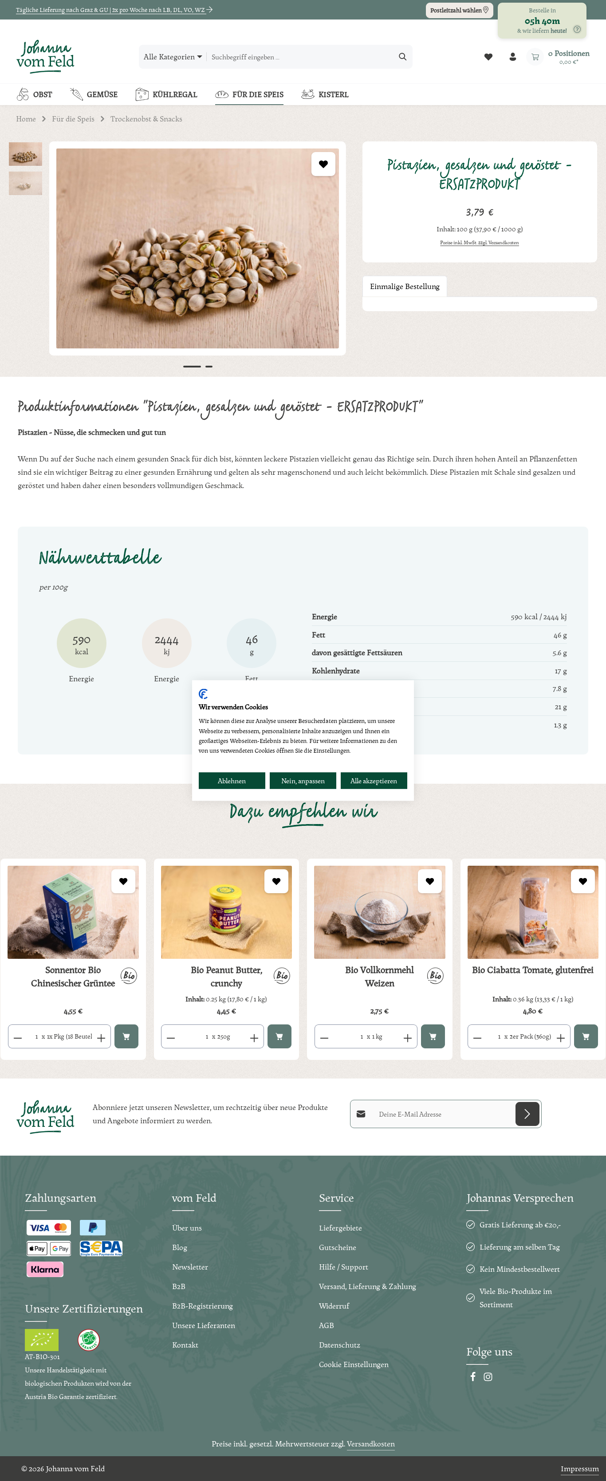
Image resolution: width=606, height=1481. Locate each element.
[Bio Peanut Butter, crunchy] (226, 912)
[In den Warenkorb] (126, 1036)
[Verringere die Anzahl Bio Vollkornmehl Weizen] (324, 1036)
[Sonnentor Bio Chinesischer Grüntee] (73, 912)
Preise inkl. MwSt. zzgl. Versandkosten (479, 242)
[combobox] (300, 57)
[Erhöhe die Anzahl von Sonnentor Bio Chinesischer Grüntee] (101, 1036)
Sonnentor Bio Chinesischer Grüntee (73, 976)
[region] (177, 259)
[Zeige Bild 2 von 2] (208, 366)
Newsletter (190, 1267)
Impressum (580, 1468)
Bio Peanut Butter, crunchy (226, 976)
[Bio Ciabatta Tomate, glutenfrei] (533, 912)
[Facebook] (474, 1379)
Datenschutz (339, 1345)
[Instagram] (488, 1379)
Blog (179, 1247)
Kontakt (185, 1345)
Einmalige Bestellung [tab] (405, 286)
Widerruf (334, 1306)
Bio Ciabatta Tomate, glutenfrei (533, 970)
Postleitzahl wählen (456, 10)
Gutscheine (337, 1247)
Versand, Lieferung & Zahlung (367, 1286)
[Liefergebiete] (577, 29)
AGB (326, 1325)
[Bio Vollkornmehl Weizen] (379, 912)
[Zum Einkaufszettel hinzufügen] (323, 164)
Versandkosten (371, 1443)
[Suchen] (403, 57)
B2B (178, 1286)
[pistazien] (197, 248)
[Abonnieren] (527, 1114)
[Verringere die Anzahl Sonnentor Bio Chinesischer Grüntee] (17, 1036)
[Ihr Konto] (512, 57)
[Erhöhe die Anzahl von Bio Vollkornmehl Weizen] (407, 1036)
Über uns (187, 1228)
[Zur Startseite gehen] (45, 56)
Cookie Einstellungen (354, 1364)
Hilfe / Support (343, 1267)
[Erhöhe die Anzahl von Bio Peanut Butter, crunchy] (254, 1036)
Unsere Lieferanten (203, 1325)
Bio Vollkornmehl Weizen (379, 976)
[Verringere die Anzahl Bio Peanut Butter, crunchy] (170, 1036)
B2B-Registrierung (202, 1306)
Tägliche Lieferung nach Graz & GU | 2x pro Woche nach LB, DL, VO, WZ (111, 10)
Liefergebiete (340, 1228)
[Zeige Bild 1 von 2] (192, 366)
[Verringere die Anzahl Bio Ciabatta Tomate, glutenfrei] (477, 1036)
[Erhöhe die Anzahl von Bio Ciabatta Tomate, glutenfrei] (561, 1036)
